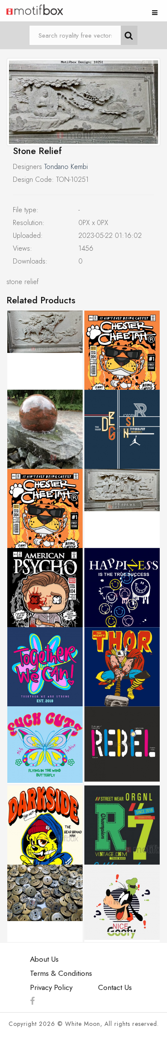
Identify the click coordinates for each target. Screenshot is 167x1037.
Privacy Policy (51, 987)
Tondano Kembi (66, 167)
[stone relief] (83, 102)
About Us (44, 959)
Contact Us (115, 987)
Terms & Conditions (61, 973)
